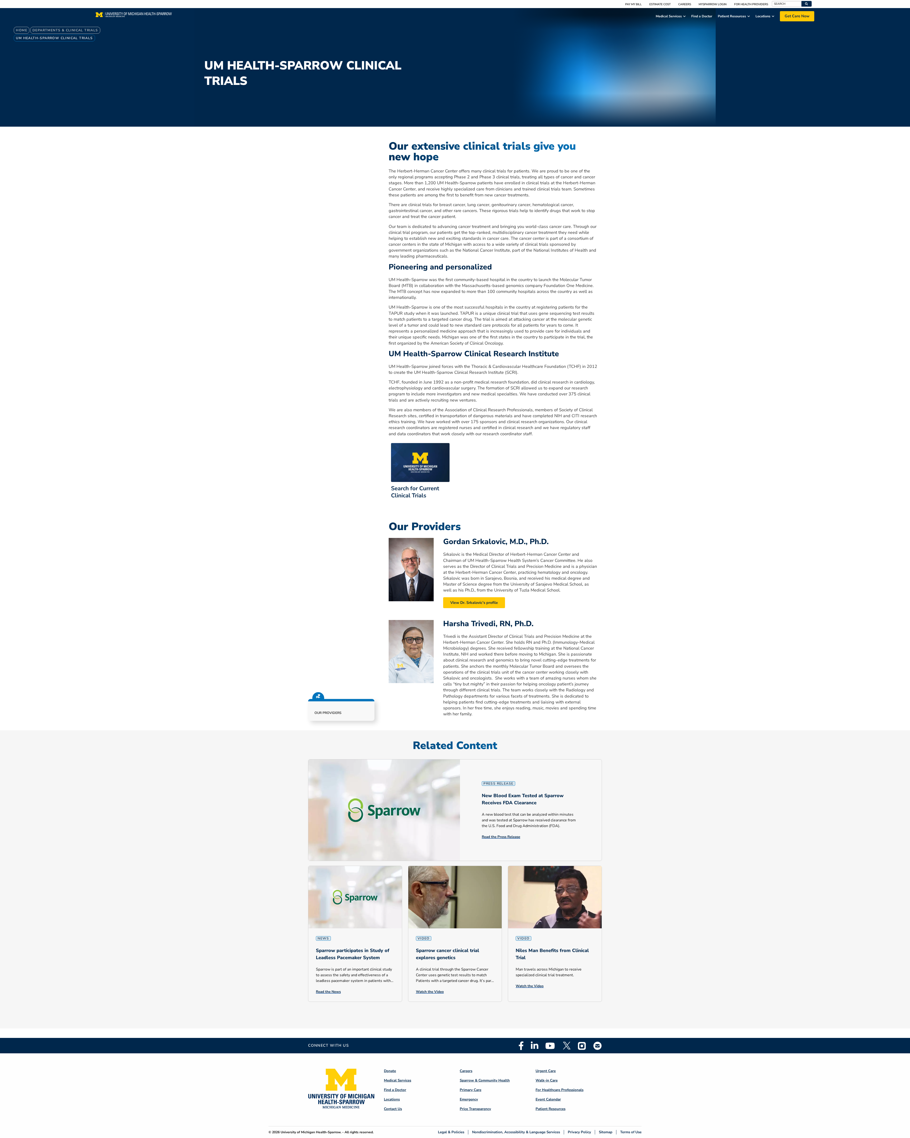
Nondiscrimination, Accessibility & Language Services (516, 1132)
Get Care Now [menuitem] (797, 16)
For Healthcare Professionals (559, 1089)
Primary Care (470, 1089)
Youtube (550, 1045)
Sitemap (605, 1132)
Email (597, 1045)
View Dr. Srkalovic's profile (474, 602)
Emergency (469, 1099)
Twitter (566, 1045)
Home (21, 30)
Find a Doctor (395, 1089)
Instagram (582, 1045)
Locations (392, 1099)
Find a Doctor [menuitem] (701, 16)
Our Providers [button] (327, 713)
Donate (390, 1071)
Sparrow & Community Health (485, 1080)
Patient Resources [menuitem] (732, 16)
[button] (806, 4)
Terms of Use (631, 1132)
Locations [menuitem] (762, 16)
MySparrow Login (713, 4)
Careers (684, 4)
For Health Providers (751, 4)
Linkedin (534, 1045)
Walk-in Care (547, 1080)
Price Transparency (475, 1108)
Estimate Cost (660, 4)
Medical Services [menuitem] (669, 16)
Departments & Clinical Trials (65, 30)
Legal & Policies (451, 1132)
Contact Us (393, 1108)
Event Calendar (548, 1099)
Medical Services (397, 1080)
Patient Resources (550, 1108)
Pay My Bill (633, 4)
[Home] (134, 16)
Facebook (521, 1045)
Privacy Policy (579, 1132)
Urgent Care (546, 1071)
